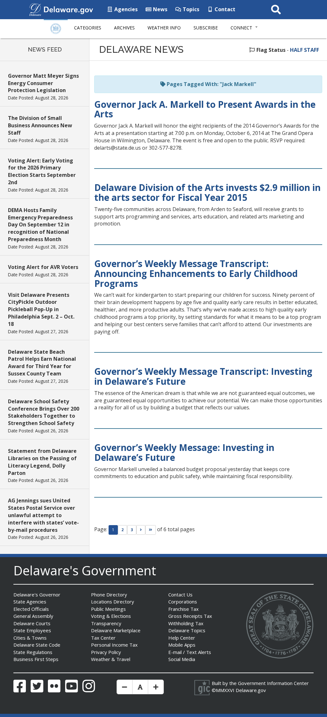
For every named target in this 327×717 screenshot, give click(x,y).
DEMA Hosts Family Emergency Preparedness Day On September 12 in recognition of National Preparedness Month (40, 225)
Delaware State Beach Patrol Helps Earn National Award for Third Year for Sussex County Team (42, 362)
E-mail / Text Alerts (189, 652)
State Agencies (29, 601)
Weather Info (164, 28)
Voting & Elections (111, 616)
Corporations (182, 601)
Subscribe (206, 28)
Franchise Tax (183, 609)
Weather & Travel (110, 659)
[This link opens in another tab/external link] (35, 8)
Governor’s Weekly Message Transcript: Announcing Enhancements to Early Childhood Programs (196, 273)
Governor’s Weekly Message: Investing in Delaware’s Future (184, 452)
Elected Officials (31, 609)
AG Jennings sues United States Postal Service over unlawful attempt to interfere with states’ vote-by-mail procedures (43, 515)
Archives (124, 28)
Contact (224, 9)
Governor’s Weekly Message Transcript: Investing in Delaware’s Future (203, 376)
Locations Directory (112, 601)
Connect (241, 28)
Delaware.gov (251, 690)
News (159, 9)
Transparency (106, 623)
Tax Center (103, 637)
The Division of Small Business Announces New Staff (40, 125)
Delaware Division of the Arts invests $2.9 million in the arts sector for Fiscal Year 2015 (207, 192)
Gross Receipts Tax (190, 616)
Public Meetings (108, 609)
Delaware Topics (186, 630)
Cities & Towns (30, 637)
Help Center (181, 637)
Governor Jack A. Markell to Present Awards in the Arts (205, 109)
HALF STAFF (304, 49)
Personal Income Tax (114, 645)
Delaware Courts (31, 623)
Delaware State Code (36, 645)
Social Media (181, 659)
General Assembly (33, 616)
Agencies (125, 9)
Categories (87, 28)
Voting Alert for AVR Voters (43, 267)
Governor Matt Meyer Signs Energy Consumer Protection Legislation (43, 83)
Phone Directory (109, 594)
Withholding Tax (185, 623)
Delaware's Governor (36, 594)
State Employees (32, 630)
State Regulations (32, 652)
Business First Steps (35, 659)
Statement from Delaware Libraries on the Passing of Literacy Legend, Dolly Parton (42, 462)
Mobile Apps (181, 645)
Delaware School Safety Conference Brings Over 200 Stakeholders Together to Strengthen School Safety (43, 412)
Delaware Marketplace (116, 630)
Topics (190, 9)
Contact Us (180, 594)
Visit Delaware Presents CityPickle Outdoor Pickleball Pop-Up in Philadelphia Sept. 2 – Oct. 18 (41, 309)
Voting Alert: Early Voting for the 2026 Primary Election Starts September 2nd (42, 171)
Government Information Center (273, 683)
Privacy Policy (106, 652)
